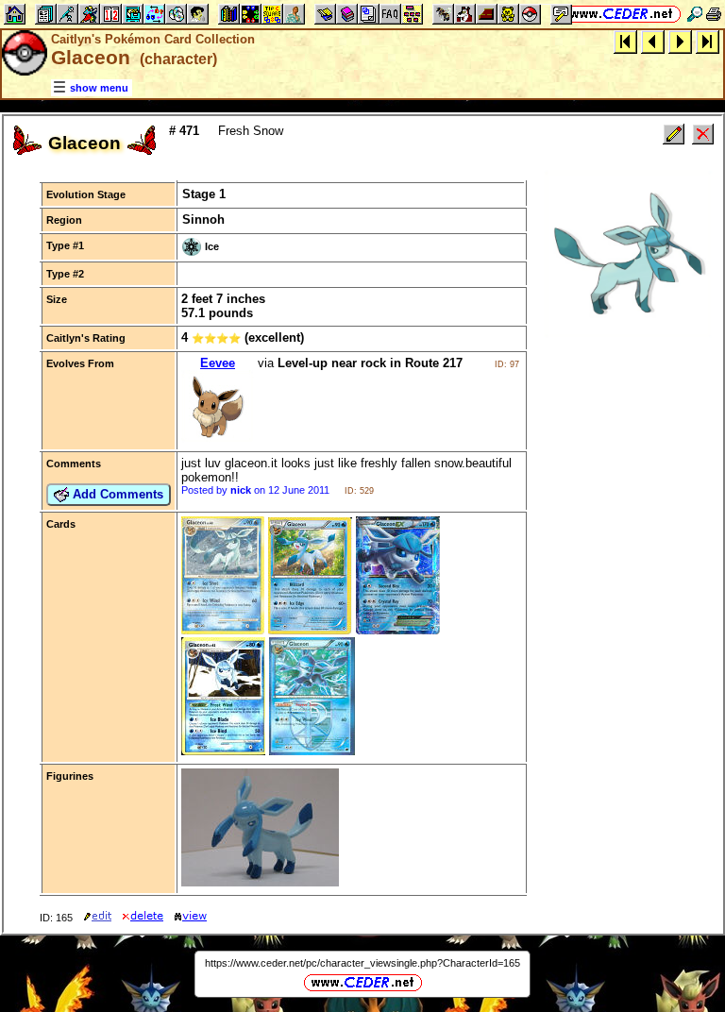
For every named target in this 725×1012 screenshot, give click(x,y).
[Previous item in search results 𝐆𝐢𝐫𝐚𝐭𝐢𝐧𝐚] (653, 41)
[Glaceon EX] (398, 630)
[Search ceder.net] (694, 14)
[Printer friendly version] (713, 14)
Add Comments (116, 494)
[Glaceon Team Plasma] (312, 751)
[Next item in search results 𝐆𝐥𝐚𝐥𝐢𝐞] (680, 41)
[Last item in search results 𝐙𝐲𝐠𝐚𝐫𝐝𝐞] (707, 41)
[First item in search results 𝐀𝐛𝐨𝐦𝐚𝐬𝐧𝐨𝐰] (625, 41)
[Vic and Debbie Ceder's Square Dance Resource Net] (621, 14)
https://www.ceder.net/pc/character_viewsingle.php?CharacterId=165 (362, 963)
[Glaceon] (222, 630)
